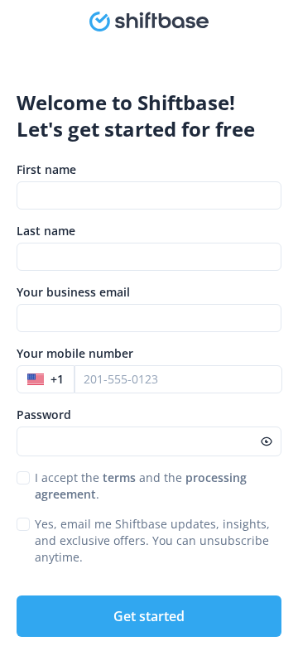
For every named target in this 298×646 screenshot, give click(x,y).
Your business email (73, 292)
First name (46, 169)
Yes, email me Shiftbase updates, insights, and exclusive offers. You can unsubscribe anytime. (152, 540)
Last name (46, 231)
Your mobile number (75, 353)
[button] (45, 379)
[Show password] (266, 441)
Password (44, 414)
